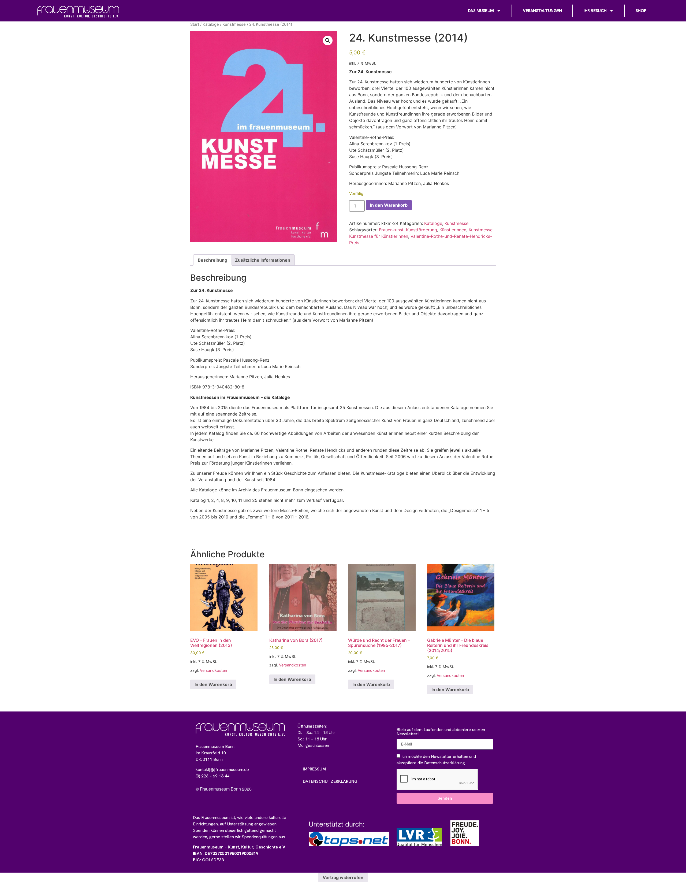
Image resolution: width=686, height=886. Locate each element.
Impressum (314, 769)
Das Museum (481, 10)
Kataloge (211, 24)
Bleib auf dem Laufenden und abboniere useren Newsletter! (441, 732)
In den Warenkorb (389, 205)
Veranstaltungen (542, 10)
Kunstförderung (421, 229)
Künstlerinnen (452, 229)
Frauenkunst (391, 229)
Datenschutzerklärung (330, 781)
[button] (328, 40)
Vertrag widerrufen (343, 877)
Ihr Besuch (595, 10)
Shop (641, 10)
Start (194, 24)
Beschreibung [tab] (212, 260)
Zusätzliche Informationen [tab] (262, 260)
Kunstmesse (234, 24)
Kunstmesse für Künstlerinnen (378, 236)
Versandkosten (213, 670)
